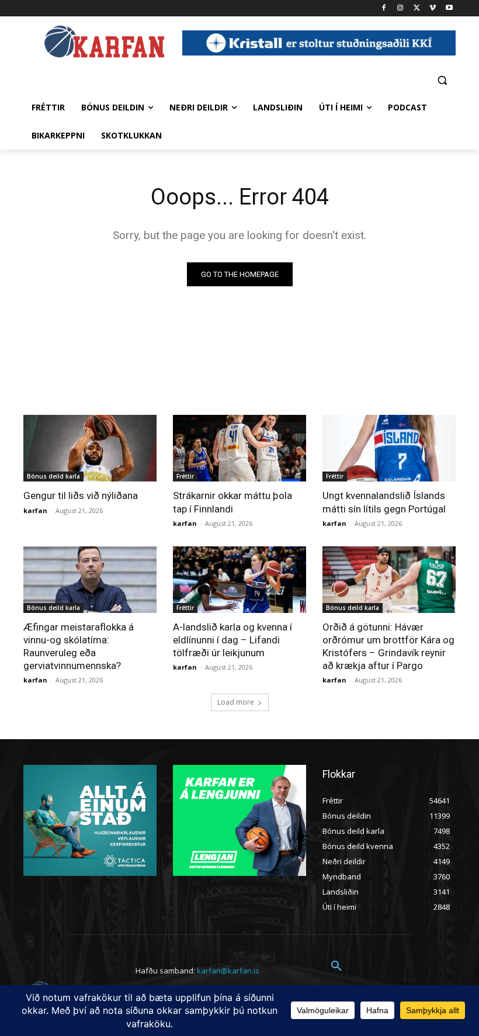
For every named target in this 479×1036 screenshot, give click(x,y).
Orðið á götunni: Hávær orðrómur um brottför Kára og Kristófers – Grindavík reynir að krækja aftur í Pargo (388, 646)
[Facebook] (384, 8)
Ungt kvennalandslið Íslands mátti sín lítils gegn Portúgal (384, 502)
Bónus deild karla (53, 476)
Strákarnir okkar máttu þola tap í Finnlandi (232, 502)
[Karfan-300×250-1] (239, 820)
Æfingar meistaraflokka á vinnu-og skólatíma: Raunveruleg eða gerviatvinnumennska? (78, 646)
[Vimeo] (432, 8)
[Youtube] (449, 8)
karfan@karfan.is (228, 970)
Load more (235, 702)
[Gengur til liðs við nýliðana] (90, 448)
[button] (442, 79)
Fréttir (185, 476)
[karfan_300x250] (90, 820)
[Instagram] (400, 8)
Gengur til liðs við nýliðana (80, 495)
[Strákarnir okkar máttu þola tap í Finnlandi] (239, 448)
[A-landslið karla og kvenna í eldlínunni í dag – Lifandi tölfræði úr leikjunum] (239, 579)
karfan (35, 510)
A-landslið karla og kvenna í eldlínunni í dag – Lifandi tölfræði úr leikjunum (232, 640)
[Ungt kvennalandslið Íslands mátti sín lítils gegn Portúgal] (389, 448)
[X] (417, 8)
